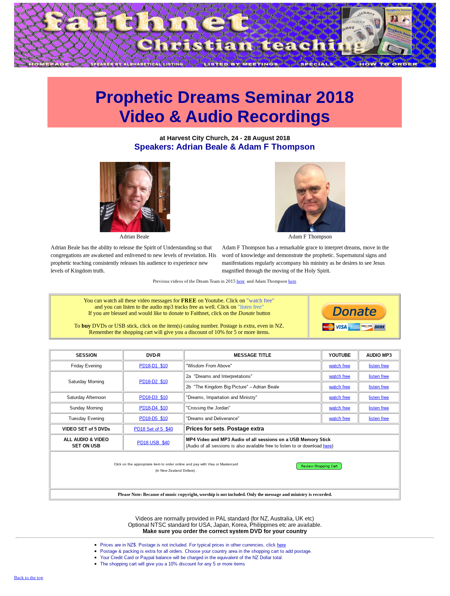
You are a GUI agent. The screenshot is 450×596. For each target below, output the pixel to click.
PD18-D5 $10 (153, 418)
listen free (379, 365)
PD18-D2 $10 (153, 381)
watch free (339, 365)
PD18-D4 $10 (153, 408)
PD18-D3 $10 (153, 397)
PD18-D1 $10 (153, 365)
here (241, 281)
